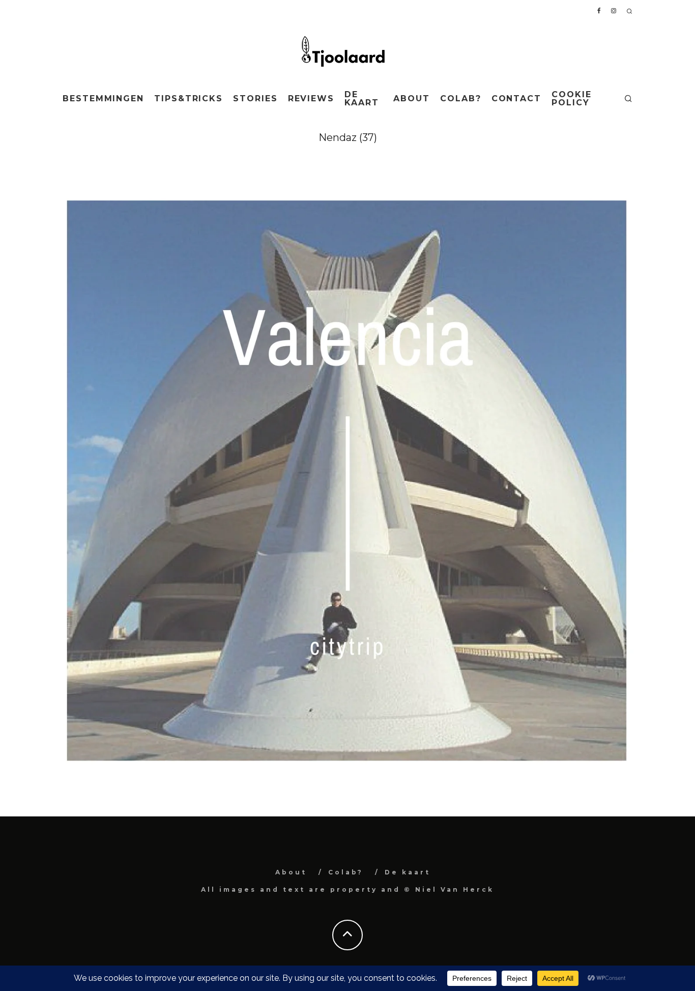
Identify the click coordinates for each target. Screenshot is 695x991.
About (411, 98)
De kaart (361, 98)
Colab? (460, 98)
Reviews (311, 98)
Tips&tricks (188, 98)
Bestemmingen (103, 98)
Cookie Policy (572, 98)
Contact (516, 98)
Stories (255, 98)
